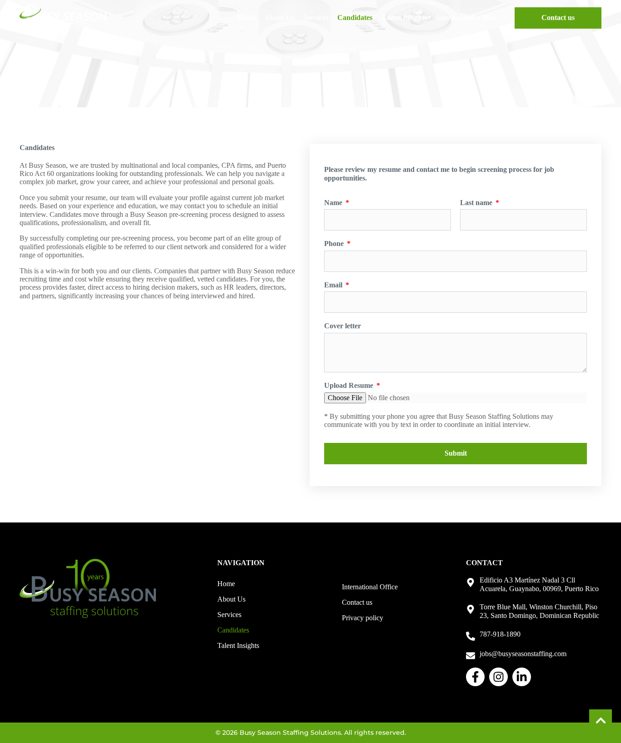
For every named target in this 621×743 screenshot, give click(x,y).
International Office (466, 17)
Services (315, 17)
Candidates (354, 17)
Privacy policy (362, 618)
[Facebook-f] (475, 677)
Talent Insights (404, 17)
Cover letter (342, 326)
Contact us (357, 602)
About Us (279, 17)
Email (334, 285)
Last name (477, 202)
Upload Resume (349, 385)
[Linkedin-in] (521, 677)
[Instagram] (498, 677)
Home (246, 17)
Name (334, 202)
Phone (335, 243)
